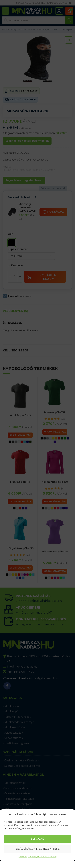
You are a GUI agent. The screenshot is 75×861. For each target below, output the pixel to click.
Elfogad (38, 838)
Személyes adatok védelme (42, 856)
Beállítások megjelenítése (38, 848)
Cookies (23, 856)
